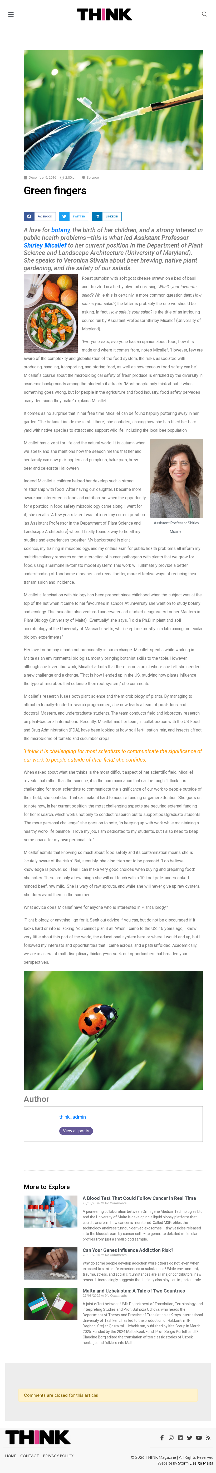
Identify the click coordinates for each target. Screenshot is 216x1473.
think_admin (72, 1117)
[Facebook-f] (162, 1438)
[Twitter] (189, 1438)
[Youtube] (199, 1438)
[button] (40, 216)
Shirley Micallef (45, 245)
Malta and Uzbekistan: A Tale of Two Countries (134, 1291)
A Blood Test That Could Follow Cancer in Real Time (139, 1198)
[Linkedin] (180, 1438)
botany (60, 230)
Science (93, 177)
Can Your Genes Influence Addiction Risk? (128, 1250)
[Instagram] (171, 1438)
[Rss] (208, 1438)
